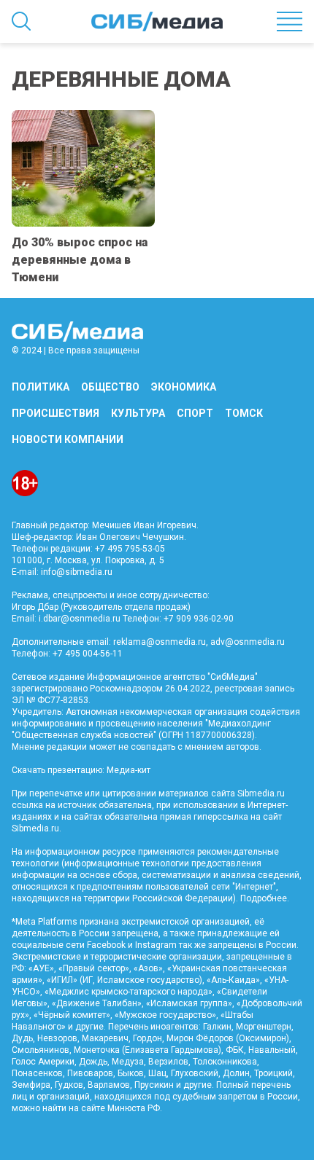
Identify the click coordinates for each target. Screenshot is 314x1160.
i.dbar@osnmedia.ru (79, 619)
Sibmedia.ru (35, 828)
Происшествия (55, 413)
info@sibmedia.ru (76, 572)
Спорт (195, 413)
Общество (110, 387)
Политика (40, 387)
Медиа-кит (128, 770)
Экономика (183, 387)
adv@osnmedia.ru (247, 642)
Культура (138, 413)
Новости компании (67, 439)
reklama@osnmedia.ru (159, 642)
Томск (244, 413)
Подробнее (263, 898)
